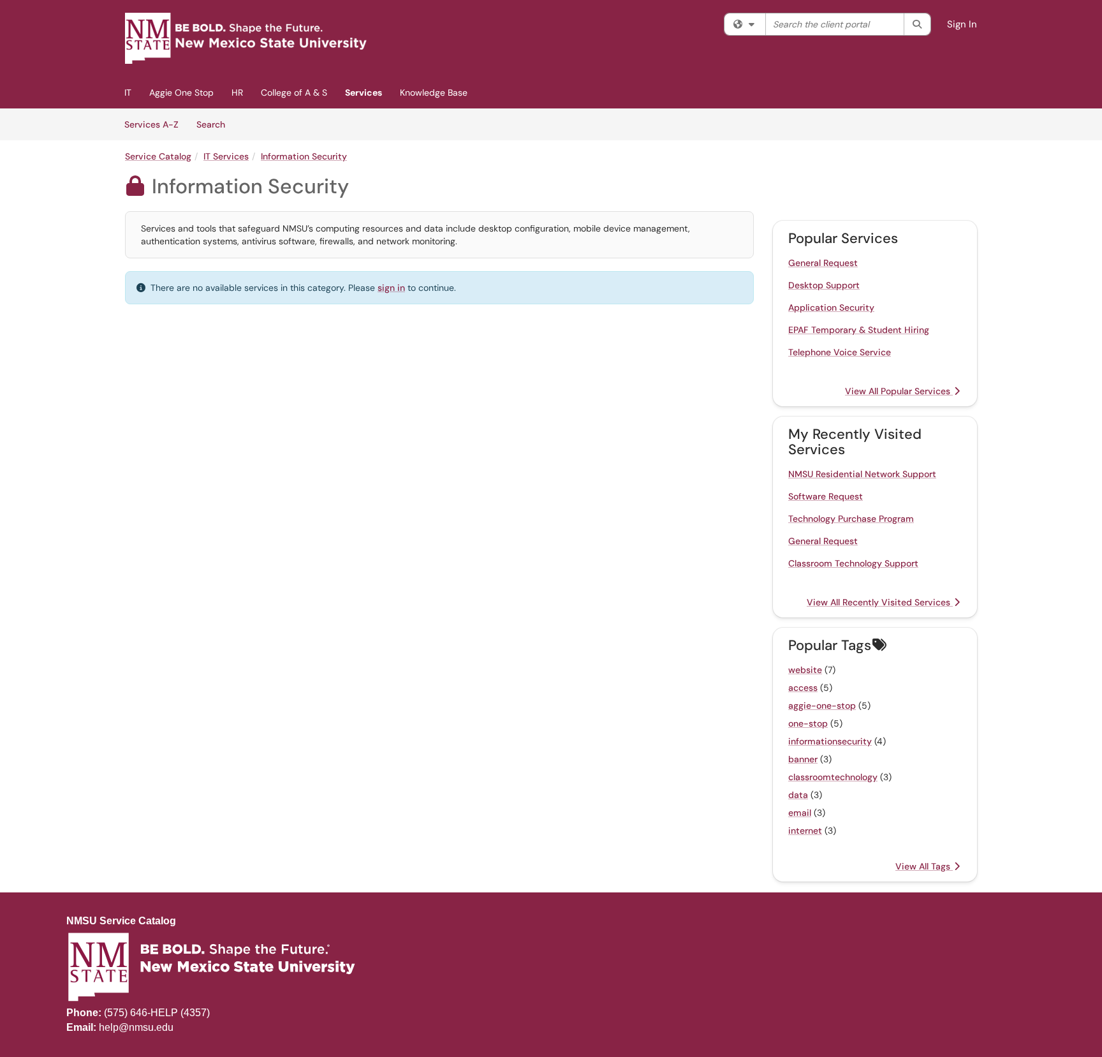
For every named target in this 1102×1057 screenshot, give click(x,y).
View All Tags (924, 866)
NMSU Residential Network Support (862, 474)
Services (363, 92)
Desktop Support (824, 285)
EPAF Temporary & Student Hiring (858, 330)
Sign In (962, 24)
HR (237, 92)
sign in (391, 287)
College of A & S (294, 92)
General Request (823, 263)
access (803, 687)
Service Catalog (158, 156)
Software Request (825, 496)
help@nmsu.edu (136, 1027)
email (799, 812)
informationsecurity (830, 741)
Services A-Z (151, 124)
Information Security (304, 156)
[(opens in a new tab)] (246, 38)
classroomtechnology (833, 777)
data (798, 795)
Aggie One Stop (181, 92)
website (805, 670)
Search (215, 124)
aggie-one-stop (822, 705)
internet (805, 830)
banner (803, 759)
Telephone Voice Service (839, 352)
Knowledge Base (433, 92)
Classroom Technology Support (853, 563)
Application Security (831, 307)
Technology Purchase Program (851, 518)
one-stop (808, 723)
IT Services (226, 156)
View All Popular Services (899, 391)
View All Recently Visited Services (880, 602)
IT (127, 92)
